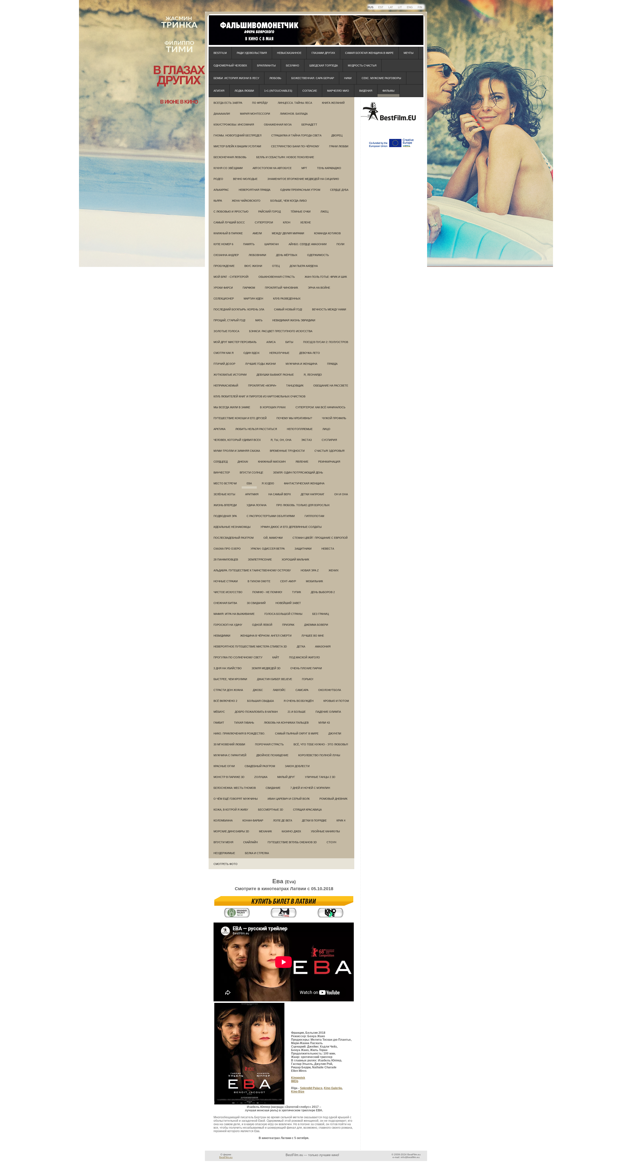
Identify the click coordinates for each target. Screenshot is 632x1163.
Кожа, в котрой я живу (231, 809)
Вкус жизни (253, 265)
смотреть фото (225, 863)
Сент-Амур (288, 581)
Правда (332, 363)
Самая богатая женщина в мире (369, 52)
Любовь (275, 78)
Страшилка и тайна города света (296, 135)
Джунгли (334, 733)
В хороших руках (273, 407)
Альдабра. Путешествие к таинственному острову (252, 570)
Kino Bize (297, 1091)
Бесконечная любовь (230, 157)
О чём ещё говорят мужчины (236, 798)
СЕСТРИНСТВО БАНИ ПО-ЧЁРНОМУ (295, 146)
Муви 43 (324, 722)
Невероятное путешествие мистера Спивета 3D (250, 646)
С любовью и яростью (231, 211)
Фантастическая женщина (304, 483)
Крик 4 (340, 820)
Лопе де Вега (282, 820)
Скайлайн (250, 842)
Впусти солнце (251, 472)
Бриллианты (266, 65)
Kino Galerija (333, 1088)
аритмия (251, 494)
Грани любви (338, 146)
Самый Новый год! (288, 309)
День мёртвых (286, 255)
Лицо (326, 429)
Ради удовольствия (252, 52)
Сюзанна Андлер (226, 255)
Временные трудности (287, 450)
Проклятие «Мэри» (262, 385)
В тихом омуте (259, 581)
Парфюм (249, 287)
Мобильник (314, 581)
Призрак (288, 624)
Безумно (292, 65)
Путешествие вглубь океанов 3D (292, 842)
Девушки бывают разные (275, 374)
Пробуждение (224, 265)
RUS (370, 7)
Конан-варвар (252, 820)
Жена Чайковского (246, 200)
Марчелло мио (338, 90)
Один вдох (251, 352)
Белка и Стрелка (257, 853)
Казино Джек (291, 831)
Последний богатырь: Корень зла (239, 309)
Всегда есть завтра (228, 102)
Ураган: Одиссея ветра (268, 548)
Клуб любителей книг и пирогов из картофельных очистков (259, 396)
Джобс (258, 690)
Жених (333, 570)
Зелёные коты (224, 494)
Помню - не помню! (267, 592)
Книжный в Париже (228, 233)
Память (249, 244)
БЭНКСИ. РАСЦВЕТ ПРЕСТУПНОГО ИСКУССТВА (280, 331)
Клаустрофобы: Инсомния (234, 124)
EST (380, 7)
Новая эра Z (310, 570)
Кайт (275, 657)
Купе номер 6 (223, 244)
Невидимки (222, 635)
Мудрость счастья (362, 65)
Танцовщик (294, 385)
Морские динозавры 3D (231, 831)
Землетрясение (260, 559)
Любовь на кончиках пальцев (286, 722)
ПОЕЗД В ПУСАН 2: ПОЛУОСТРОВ (325, 342)
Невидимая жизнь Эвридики (293, 320)
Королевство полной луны (319, 755)
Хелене (305, 222)
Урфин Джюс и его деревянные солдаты (291, 526)
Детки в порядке (314, 820)
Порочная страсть (269, 744)
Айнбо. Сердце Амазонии (308, 244)
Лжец (324, 211)
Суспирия (329, 439)
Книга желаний (333, 102)
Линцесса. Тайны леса (295, 102)
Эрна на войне (319, 287)
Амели (257, 233)
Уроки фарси (223, 287)
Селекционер (224, 298)
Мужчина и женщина (301, 363)
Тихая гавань (244, 722)
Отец (276, 265)
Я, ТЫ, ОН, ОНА (281, 439)
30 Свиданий (256, 603)
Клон (286, 222)
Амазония (323, 646)
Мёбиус (219, 711)
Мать (258, 320)
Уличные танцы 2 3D (320, 776)
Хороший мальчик (295, 559)
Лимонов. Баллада (294, 113)
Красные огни (224, 766)
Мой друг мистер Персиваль (235, 342)
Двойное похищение (272, 755)
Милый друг (286, 776)
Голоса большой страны (283, 613)
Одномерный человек (230, 65)
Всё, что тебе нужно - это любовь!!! (321, 744)
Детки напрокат (312, 494)
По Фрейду (260, 102)
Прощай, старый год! (229, 320)
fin (420, 7)
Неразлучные (279, 352)
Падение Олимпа (328, 711)
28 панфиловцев (226, 559)
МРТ (304, 168)
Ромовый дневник (333, 798)
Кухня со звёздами (228, 168)
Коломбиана (223, 820)
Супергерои (264, 222)
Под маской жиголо (304, 657)
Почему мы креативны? (294, 418)
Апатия (219, 90)
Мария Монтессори (255, 113)
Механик (265, 831)
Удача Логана (256, 505)
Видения (365, 90)
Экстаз (306, 439)
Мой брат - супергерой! (231, 276)
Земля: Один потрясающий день (298, 472)
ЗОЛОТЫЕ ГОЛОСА (226, 331)
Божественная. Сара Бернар (312, 78)
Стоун (331, 842)
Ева (249, 483)
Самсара (302, 690)
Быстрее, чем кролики (230, 679)
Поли (340, 244)
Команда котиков (327, 233)
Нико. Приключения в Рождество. (239, 733)
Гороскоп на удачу (228, 624)
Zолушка (260, 776)
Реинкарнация (329, 461)
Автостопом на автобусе (272, 168)
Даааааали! (222, 113)
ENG (410, 7)
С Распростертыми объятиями (271, 516)
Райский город (269, 211)
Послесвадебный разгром (234, 537)
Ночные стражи (226, 581)
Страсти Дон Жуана (228, 690)
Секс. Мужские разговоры (381, 78)
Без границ (320, 613)
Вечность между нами (329, 309)
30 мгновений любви (229, 744)
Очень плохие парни (306, 668)
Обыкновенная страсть (276, 276)
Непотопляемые (300, 429)
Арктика (219, 429)
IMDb (294, 1081)
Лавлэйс (279, 690)
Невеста (327, 548)
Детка (301, 646)
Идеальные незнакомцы (232, 526)
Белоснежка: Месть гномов (235, 787)
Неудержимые (224, 853)
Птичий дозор (224, 363)
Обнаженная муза (278, 124)
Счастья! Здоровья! (330, 450)
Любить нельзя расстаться (256, 429)
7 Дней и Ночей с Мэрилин (310, 787)
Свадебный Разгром (260, 766)
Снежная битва (225, 603)
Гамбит (219, 722)
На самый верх (279, 494)
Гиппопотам (314, 516)
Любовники (257, 255)
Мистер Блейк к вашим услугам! (237, 146)
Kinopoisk (298, 1077)
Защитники (303, 548)
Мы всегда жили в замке (232, 407)
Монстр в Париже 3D (229, 776)
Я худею (268, 483)
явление (302, 461)
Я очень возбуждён (299, 700)
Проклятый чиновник (281, 287)
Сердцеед (221, 461)
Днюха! (242, 461)
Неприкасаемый (226, 385)
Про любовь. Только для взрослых (303, 505)
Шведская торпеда (323, 65)
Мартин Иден (253, 298)
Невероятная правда (254, 189)
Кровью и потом (336, 700)
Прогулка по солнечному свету (238, 657)
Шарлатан (271, 244)
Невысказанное (289, 52)
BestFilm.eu (226, 1157)
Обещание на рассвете (330, 385)
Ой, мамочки (273, 537)
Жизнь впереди (225, 505)
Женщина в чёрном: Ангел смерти (266, 635)
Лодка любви (244, 90)
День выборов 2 (323, 592)
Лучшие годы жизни (260, 363)
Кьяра (218, 200)
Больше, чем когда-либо (288, 200)
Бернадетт (309, 124)
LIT (400, 7)
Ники (348, 78)
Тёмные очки (301, 211)
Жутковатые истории (230, 374)
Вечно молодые (245, 178)
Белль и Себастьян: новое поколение (285, 157)
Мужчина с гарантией (230, 755)
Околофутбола (329, 690)
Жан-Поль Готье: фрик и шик (326, 276)
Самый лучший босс (229, 222)
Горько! (307, 679)
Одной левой (262, 624)
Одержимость (318, 255)
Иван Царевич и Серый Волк (289, 798)
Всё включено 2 (225, 700)
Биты (289, 342)
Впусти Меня (223, 842)
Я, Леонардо (313, 374)
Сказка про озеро (227, 548)
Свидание (273, 787)
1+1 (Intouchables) (278, 90)
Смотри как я (224, 352)
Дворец (336, 135)
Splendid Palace (311, 1088)
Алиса (271, 342)
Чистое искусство (228, 592)
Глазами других (323, 52)
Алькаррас (221, 189)
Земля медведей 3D (266, 668)
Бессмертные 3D (270, 809)
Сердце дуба (339, 189)
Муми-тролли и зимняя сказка (237, 450)
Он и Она (341, 494)
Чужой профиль (334, 418)
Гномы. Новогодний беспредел (237, 135)
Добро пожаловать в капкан (256, 711)
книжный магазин (272, 461)
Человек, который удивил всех (237, 439)
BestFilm (220, 52)
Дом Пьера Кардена (304, 265)
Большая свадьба (260, 700)
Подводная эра (225, 516)
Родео (218, 178)
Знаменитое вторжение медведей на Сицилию (303, 178)
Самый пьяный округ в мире (296, 733)
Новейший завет (288, 603)
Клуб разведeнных (286, 298)
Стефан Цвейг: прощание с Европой (320, 537)
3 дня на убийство (228, 668)
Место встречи (225, 483)
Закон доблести (297, 766)
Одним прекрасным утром (300, 189)
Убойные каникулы (325, 831)
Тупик (296, 592)
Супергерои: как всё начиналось (320, 407)
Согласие (309, 90)
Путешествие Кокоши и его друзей (240, 418)
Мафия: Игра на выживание (234, 613)
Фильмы (388, 90)
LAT (390, 7)
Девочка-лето (309, 352)
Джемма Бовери (316, 624)
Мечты (409, 52)
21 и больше (297, 711)
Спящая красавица (307, 809)
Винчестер (222, 472)
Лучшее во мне (312, 635)
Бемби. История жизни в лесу (236, 78)
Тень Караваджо (329, 168)
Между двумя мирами (288, 233)
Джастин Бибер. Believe (274, 679)
